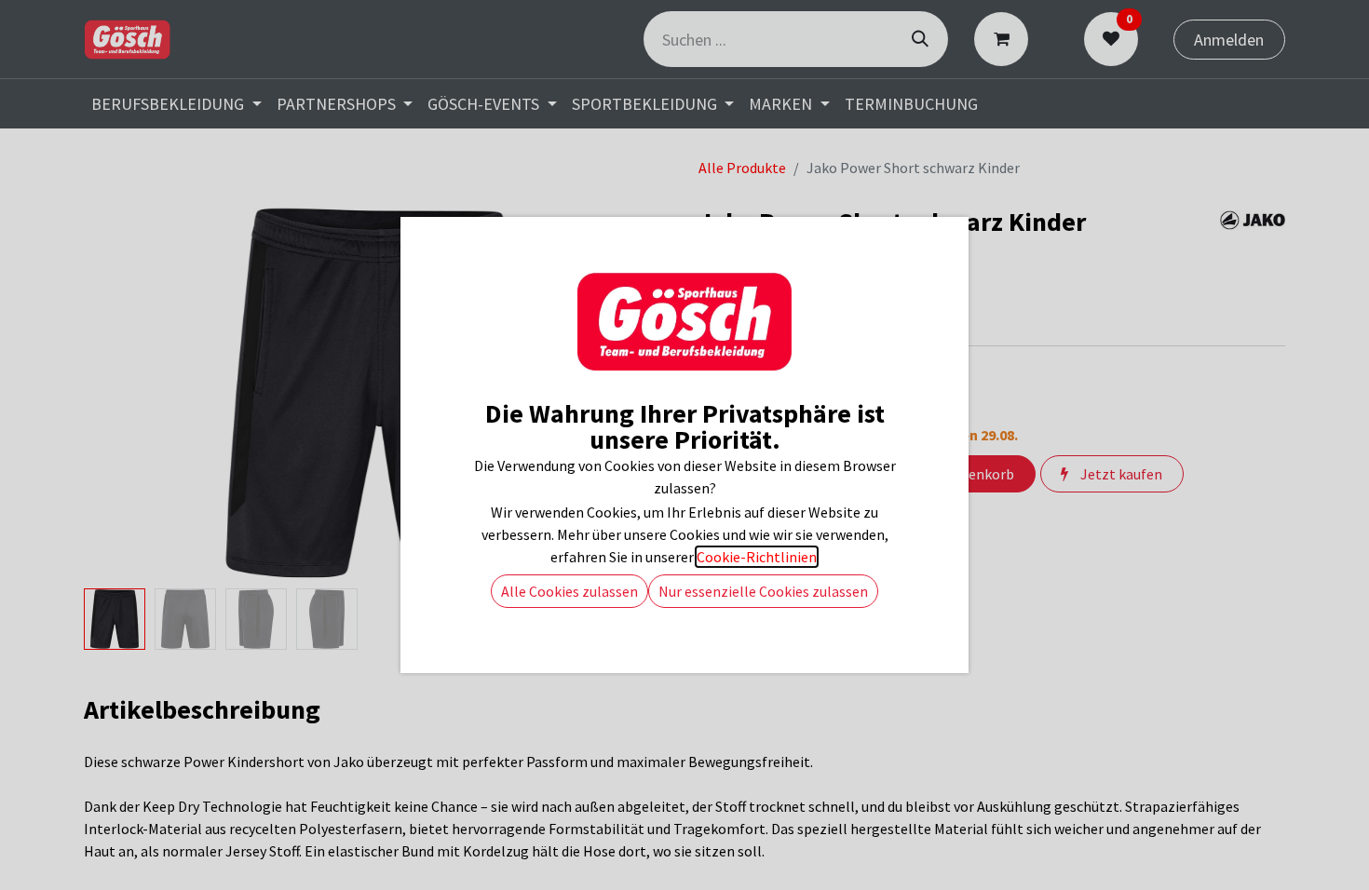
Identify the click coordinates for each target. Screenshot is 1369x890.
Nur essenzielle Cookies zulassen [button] (763, 591)
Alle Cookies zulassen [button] (569, 591)
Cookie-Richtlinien (757, 556)
